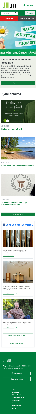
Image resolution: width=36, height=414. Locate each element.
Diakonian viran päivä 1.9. (12, 129)
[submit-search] (15, 13)
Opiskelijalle (16, 400)
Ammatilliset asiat (18, 397)
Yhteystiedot (16, 405)
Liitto (13, 389)
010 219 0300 (18, 373)
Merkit (14, 408)
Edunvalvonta (17, 395)
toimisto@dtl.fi (18, 379)
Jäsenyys (15, 392)
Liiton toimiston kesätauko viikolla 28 (17, 166)
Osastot (14, 403)
